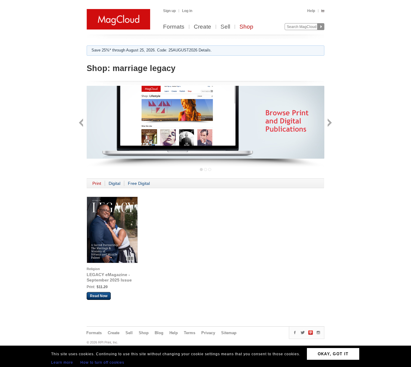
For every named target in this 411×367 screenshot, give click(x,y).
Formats (173, 27)
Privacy (208, 333)
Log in (187, 11)
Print (96, 183)
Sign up (169, 11)
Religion (93, 269)
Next (329, 123)
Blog (159, 333)
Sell (225, 27)
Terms (189, 333)
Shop (246, 27)
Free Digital (139, 183)
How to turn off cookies (102, 362)
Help (311, 11)
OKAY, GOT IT (333, 354)
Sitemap (228, 333)
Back (82, 123)
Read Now (98, 296)
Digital (114, 183)
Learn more (62, 362)
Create (202, 27)
